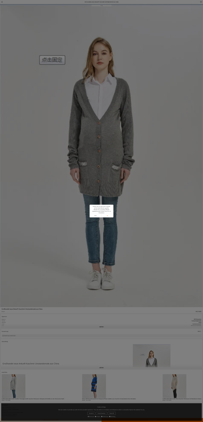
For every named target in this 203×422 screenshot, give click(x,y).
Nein (95, 216)
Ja (107, 216)
